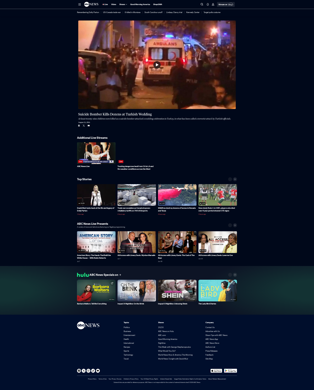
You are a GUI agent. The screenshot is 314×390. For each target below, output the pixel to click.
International (129, 343)
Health (126, 339)
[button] (79, 4)
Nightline (161, 343)
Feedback (209, 355)
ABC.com (162, 335)
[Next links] (235, 275)
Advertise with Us (212, 331)
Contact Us (210, 327)
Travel (126, 359)
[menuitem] (88, 12)
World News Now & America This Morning (175, 355)
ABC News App (211, 339)
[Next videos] (235, 179)
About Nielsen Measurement (217, 379)
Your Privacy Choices (115, 379)
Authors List (210, 347)
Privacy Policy (92, 379)
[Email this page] (88, 125)
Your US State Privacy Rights (149, 379)
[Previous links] (230, 275)
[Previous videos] (230, 179)
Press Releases (211, 351)
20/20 (161, 327)
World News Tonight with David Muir (173, 359)
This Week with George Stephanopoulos (174, 347)
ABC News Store (212, 343)
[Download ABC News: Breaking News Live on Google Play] (230, 371)
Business (127, 331)
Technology (128, 355)
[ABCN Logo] (91, 4)
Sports (126, 351)
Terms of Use (102, 379)
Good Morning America (167, 339)
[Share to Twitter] (83, 125)
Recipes (127, 347)
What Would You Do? (166, 351)
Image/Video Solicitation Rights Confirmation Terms (190, 379)
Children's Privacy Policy (131, 379)
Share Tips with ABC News (216, 335)
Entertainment (129, 335)
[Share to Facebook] (78, 125)
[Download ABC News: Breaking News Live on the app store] (216, 371)
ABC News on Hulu (166, 331)
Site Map (209, 359)
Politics (127, 327)
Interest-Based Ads (166, 379)
